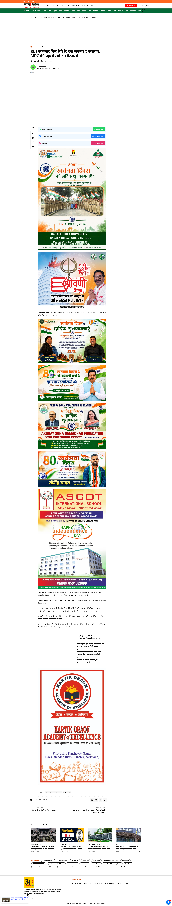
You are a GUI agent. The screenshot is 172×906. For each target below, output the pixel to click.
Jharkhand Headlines (102, 867)
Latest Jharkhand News (121, 867)
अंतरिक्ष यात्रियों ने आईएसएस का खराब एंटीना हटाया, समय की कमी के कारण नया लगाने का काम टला (43, 848)
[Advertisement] (68, 31)
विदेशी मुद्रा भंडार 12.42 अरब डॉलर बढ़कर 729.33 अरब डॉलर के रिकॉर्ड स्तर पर (90, 637)
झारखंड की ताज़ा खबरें (38, 864)
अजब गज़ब (95, 10)
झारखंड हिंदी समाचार (50, 867)
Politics (120, 10)
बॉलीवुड (84, 10)
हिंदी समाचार (125, 860)
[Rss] (144, 12)
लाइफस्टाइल (133, 10)
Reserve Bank (67, 792)
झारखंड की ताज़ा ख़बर (86, 867)
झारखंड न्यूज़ (86, 860)
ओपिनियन (103, 10)
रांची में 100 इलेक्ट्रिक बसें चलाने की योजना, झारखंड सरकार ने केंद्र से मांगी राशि (98, 848)
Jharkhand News (48, 860)
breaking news (62, 860)
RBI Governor (43, 600)
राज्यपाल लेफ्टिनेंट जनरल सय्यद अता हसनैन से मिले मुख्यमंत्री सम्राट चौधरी (89, 653)
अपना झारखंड (36, 867)
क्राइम (55, 10)
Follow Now (99, 136)
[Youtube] (25, 897)
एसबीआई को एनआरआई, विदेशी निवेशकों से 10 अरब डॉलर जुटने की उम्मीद (90, 645)
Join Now (99, 129)
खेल (115, 10)
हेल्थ (127, 10)
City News (128, 864)
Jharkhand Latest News (56, 864)
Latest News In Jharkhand (67, 867)
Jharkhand (96, 860)
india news (84, 864)
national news (72, 864)
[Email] (35, 61)
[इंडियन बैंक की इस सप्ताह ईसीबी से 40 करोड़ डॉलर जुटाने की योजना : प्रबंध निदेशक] (128, 835)
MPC (83, 312)
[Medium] (146, 10)
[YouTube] (142, 10)
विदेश (45, 10)
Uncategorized (36, 10)
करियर (73, 10)
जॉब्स (78, 10)
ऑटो (90, 10)
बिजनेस (109, 10)
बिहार (60, 10)
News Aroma (42, 66)
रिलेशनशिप (141, 10)
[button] (139, 5)
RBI (51, 792)
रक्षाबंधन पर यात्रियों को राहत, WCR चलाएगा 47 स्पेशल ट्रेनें (88, 661)
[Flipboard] (142, 12)
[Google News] (144, 10)
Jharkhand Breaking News (112, 864)
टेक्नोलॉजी (66, 10)
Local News (96, 864)
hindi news (74, 860)
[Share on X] (31, 61)
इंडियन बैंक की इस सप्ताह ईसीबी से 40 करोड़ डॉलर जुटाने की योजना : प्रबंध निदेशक (127, 848)
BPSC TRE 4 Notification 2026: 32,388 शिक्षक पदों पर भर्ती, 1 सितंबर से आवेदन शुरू (71, 848)
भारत (50, 10)
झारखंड (27, 10)
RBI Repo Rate (57, 792)
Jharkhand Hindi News (111, 860)
